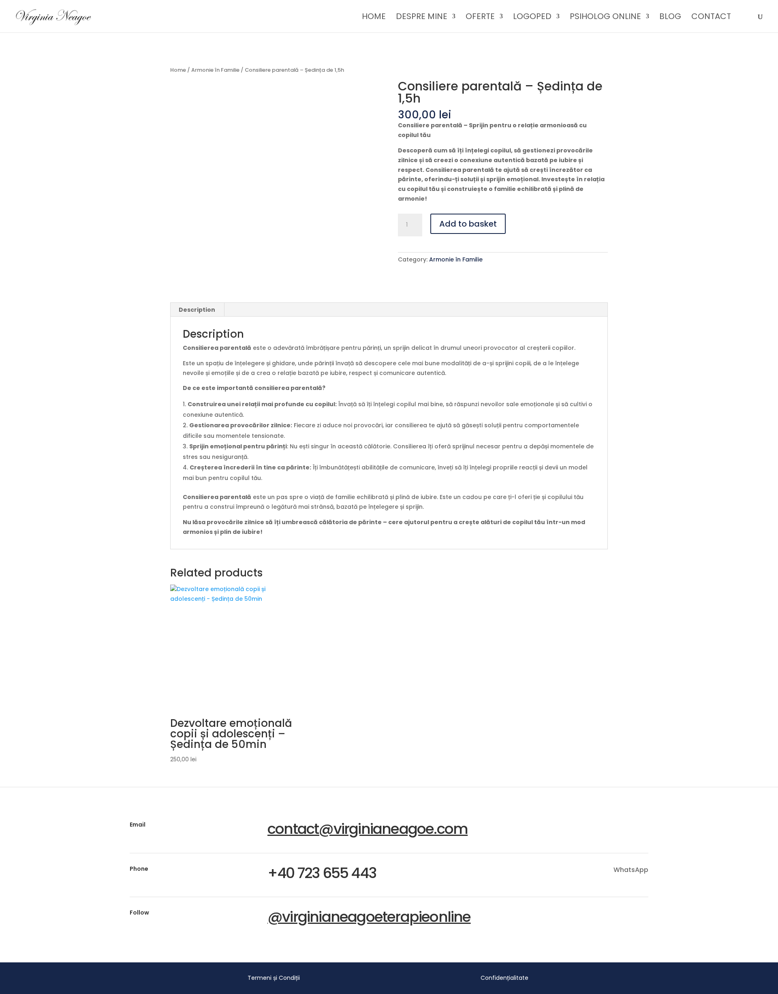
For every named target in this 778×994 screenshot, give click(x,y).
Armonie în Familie (215, 70)
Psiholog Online (605, 17)
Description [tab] (197, 310)
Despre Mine (421, 17)
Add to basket (468, 223)
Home (374, 17)
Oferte (480, 17)
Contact (711, 17)
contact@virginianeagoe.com (367, 828)
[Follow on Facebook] (628, 914)
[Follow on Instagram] (645, 914)
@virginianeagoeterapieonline (369, 916)
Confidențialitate (504, 978)
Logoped (532, 17)
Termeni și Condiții (274, 978)
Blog (670, 17)
